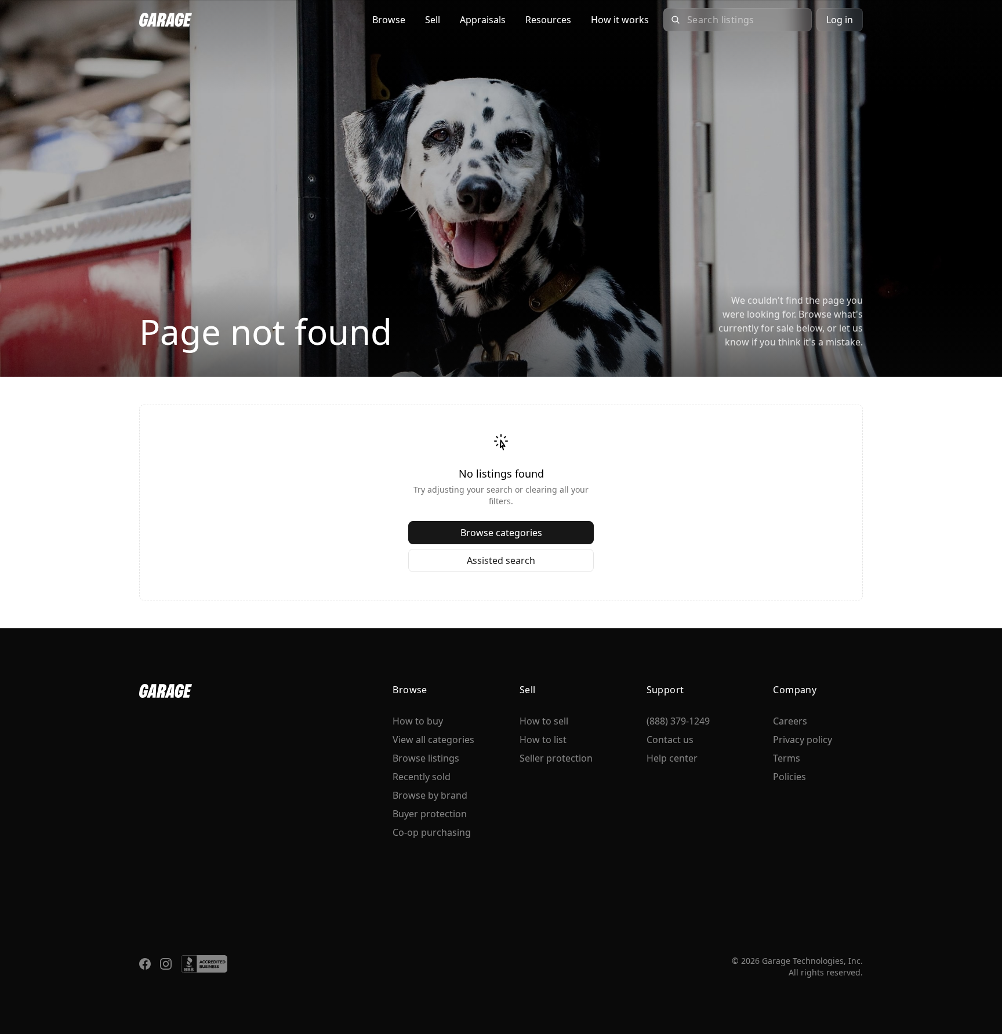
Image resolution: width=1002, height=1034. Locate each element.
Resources (548, 19)
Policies (789, 776)
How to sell (544, 721)
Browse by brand (430, 795)
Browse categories (501, 532)
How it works (620, 19)
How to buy (418, 721)
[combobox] (745, 19)
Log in (839, 19)
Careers (790, 721)
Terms (786, 758)
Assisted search (501, 560)
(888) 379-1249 (678, 721)
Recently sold (422, 776)
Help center (672, 758)
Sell (432, 19)
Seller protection (556, 758)
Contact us (670, 739)
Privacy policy (802, 739)
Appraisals (483, 19)
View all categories (433, 739)
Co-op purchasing (432, 832)
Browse (388, 19)
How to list (543, 739)
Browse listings (426, 758)
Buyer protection (430, 813)
